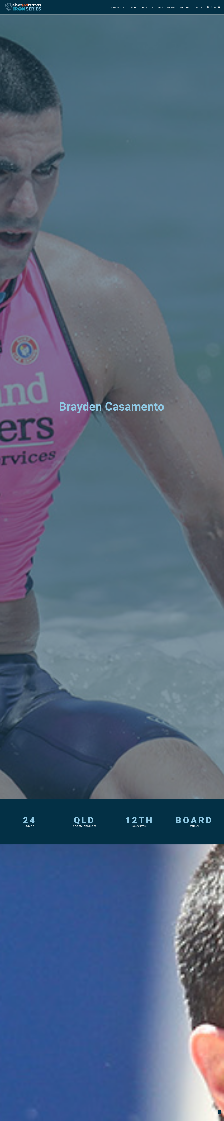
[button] (207, 7)
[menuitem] (119, 7)
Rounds (134, 7)
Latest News (118, 7)
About (145, 7)
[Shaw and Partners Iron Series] (23, 7)
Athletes (157, 7)
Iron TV (198, 7)
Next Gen (185, 7)
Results (171, 7)
